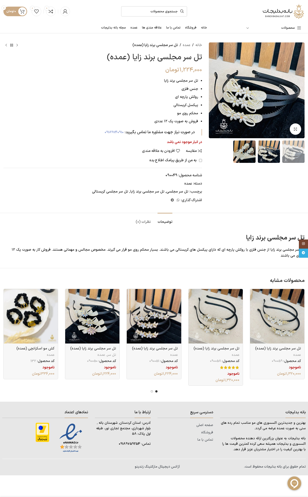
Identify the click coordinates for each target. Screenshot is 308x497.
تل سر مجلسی (177, 191)
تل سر (111, 355)
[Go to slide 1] (156, 391)
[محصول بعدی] (6, 45)
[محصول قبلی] (17, 45)
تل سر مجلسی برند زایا (147, 191)
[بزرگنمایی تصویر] (295, 129)
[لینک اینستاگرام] (303, 244)
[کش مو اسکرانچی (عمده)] (31, 316)
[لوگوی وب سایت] (283, 11)
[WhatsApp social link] (178, 200)
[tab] (165, 220)
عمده (186, 45)
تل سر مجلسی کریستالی (110, 191)
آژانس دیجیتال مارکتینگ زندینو (157, 466)
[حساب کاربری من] (65, 11)
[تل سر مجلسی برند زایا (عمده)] (277, 316)
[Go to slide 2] (152, 391)
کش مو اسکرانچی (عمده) (35, 348)
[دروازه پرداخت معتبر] (42, 432)
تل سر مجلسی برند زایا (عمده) (278, 348)
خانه (198, 45)
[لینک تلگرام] (172, 200)
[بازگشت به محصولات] (11, 45)
